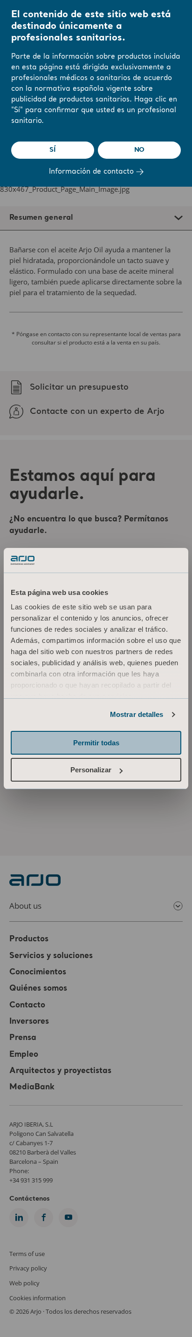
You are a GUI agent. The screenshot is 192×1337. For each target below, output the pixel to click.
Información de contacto (92, 172)
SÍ (52, 150)
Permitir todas (96, 743)
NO (139, 150)
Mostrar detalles (137, 714)
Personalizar (90, 770)
